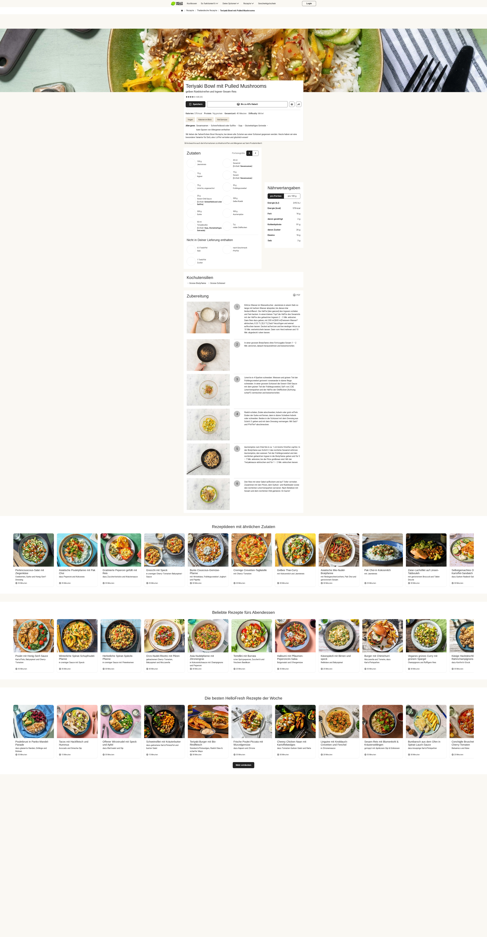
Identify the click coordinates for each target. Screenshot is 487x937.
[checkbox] (187, 97)
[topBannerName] (243, 21)
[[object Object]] (291, 104)
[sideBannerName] (284, 163)
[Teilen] (298, 104)
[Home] (182, 10)
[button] (222, 153)
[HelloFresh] (177, 3)
